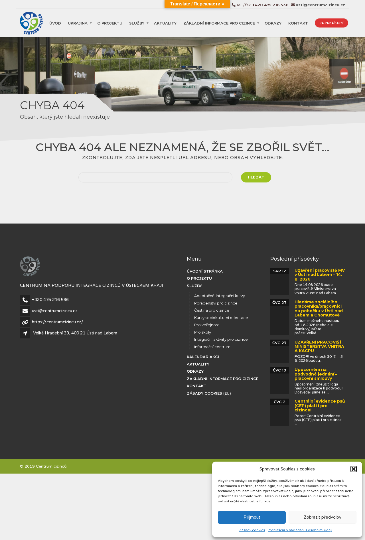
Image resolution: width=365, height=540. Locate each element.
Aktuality (165, 23)
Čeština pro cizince (211, 310)
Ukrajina (78, 23)
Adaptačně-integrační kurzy (219, 295)
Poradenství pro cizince (216, 303)
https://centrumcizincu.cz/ (57, 321)
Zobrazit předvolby (322, 517)
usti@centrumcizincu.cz (55, 310)
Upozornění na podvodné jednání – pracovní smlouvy (316, 374)
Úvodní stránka (205, 271)
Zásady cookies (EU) (209, 393)
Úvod (55, 23)
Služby (136, 23)
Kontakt (298, 23)
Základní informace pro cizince (219, 23)
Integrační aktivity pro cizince (221, 339)
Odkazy (273, 23)
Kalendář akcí (331, 22)
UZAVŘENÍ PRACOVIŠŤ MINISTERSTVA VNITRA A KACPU (319, 347)
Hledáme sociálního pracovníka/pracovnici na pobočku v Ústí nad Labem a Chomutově (319, 308)
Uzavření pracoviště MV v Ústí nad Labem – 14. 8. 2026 (320, 275)
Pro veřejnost (206, 324)
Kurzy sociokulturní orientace (221, 317)
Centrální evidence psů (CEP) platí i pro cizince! (320, 406)
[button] (353, 469)
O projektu (109, 23)
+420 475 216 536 (50, 299)
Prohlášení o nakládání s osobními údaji (300, 530)
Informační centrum (212, 346)
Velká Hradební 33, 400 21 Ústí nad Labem (75, 333)
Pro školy (202, 332)
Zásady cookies (252, 530)
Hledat (256, 177)
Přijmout (252, 517)
